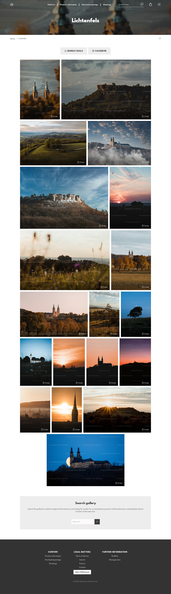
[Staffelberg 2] (64, 198)
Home (12, 39)
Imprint (82, 560)
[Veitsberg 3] (130, 198)
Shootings (107, 5)
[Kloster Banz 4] (135, 362)
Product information (68, 5)
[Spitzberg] (104, 314)
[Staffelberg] (106, 89)
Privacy (82, 564)
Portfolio (115, 556)
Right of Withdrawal (82, 572)
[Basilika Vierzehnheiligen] (40, 89)
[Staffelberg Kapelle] (36, 362)
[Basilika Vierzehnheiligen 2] (131, 260)
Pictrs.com (94, 581)
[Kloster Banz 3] (102, 362)
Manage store (114, 560)
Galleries (51, 5)
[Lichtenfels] (69, 362)
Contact (82, 567)
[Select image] (23, 116)
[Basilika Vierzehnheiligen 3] (54, 314)
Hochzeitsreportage (90, 5)
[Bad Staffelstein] (67, 410)
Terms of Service (82, 556)
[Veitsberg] (53, 143)
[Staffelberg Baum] (136, 314)
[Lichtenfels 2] (35, 410)
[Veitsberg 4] (65, 260)
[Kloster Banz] (119, 143)
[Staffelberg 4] (117, 410)
